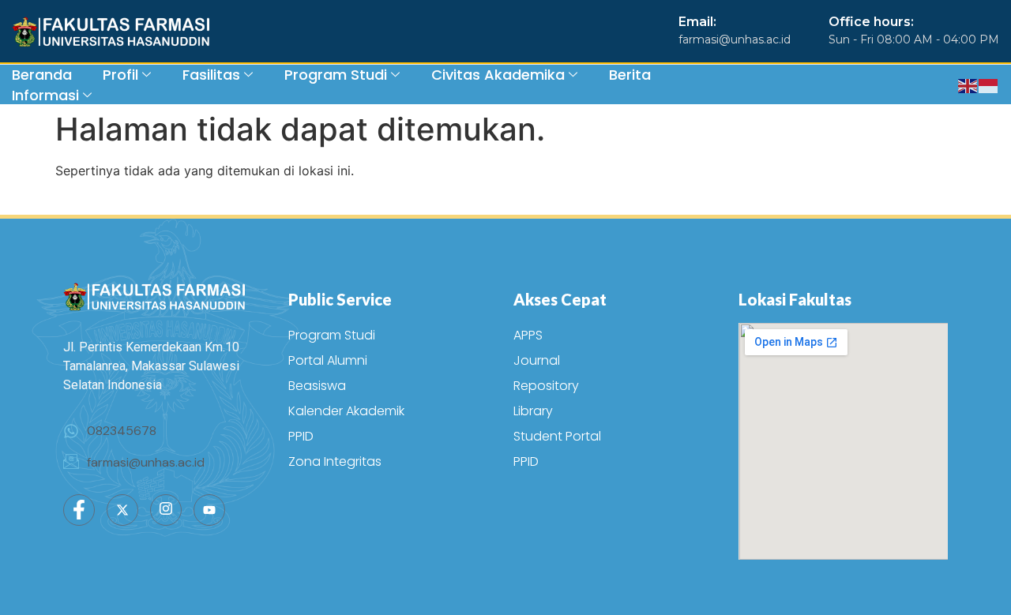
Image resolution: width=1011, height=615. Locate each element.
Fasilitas (211, 74)
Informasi (45, 95)
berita (630, 74)
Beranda (42, 74)
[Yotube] (209, 510)
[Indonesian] (989, 84)
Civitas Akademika (498, 74)
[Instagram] (166, 510)
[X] (122, 510)
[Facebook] (79, 510)
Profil (120, 74)
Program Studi (335, 74)
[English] (968, 84)
